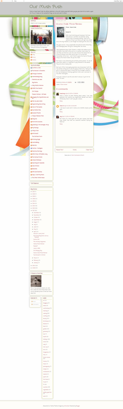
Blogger (78, 406)
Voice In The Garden (37, 107)
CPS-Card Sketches (37, 172)
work (44, 396)
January (36, 263)
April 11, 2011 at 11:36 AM (68, 116)
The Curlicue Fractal (37, 157)
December (36, 213)
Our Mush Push (46, 7)
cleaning (45, 311)
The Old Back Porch (37, 136)
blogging (45, 303)
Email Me (38, 16)
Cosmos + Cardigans (37, 148)
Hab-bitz (34, 145)
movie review (63, 84)
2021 (33, 192)
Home (32, 16)
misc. (44, 355)
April (35, 232)
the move (45, 379)
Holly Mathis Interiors (37, 85)
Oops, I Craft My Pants (38, 175)
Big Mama (35, 82)
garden (45, 329)
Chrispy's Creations (37, 74)
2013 (33, 206)
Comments (35, 304)
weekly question (47, 392)
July (35, 224)
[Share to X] (81, 82)
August (36, 222)
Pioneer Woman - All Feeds (39, 94)
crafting (45, 316)
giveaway (45, 331)
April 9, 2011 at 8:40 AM (70, 106)
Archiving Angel (36, 139)
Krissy (33, 57)
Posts (34, 301)
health (44, 337)
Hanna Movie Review (39, 244)
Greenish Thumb (36, 113)
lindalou (34, 60)
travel (44, 382)
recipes (45, 369)
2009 (34, 268)
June (35, 227)
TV (43, 384)
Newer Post (59, 150)
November (36, 215)
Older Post (89, 150)
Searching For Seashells (38, 163)
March (35, 258)
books (44, 306)
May (35, 229)
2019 (33, 196)
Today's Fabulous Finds (38, 116)
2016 (33, 199)
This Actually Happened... (40, 242)
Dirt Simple (35, 91)
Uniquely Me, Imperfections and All (40, 97)
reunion (45, 374)
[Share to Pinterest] (83, 82)
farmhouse (46, 321)
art (44, 300)
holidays (45, 339)
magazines (46, 352)
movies (45, 361)
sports (44, 377)
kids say (45, 347)
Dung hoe (34, 119)
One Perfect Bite (36, 110)
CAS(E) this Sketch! (37, 88)
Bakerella (34, 169)
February (36, 260)
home (44, 342)
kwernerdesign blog (37, 77)
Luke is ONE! (37, 248)
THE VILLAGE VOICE (37, 101)
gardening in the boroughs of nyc (40, 125)
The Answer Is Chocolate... (38, 71)
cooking (45, 313)
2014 (33, 203)
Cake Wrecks (35, 166)
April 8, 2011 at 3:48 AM (72, 93)
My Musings (35, 128)
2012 (33, 208)
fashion (45, 324)
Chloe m (62, 106)
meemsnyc (62, 93)
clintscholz (66, 406)
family (44, 318)
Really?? (36, 246)
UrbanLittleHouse (36, 160)
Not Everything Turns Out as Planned (41, 236)
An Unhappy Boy (38, 250)
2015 (33, 201)
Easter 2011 (36, 239)
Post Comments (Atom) (78, 155)
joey (61, 116)
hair (44, 334)
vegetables (46, 390)
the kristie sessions (37, 122)
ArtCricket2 (35, 133)
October (36, 217)
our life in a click (36, 68)
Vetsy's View (35, 131)
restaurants (46, 372)
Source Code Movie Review (40, 253)
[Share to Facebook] (82, 82)
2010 (33, 266)
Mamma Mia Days (37, 151)
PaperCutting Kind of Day (38, 104)
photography (46, 366)
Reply (61, 101)
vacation (45, 387)
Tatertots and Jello (37, 79)
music (44, 364)
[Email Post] (75, 82)
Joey (44, 344)
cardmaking (46, 308)
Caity (33, 54)
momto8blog (35, 142)
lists (44, 350)
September (37, 220)
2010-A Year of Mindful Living (39, 154)
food (44, 326)
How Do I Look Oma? (39, 233)
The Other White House (38, 178)
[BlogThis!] (79, 82)
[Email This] (78, 82)
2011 (33, 210)
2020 (33, 194)
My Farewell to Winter (39, 255)
